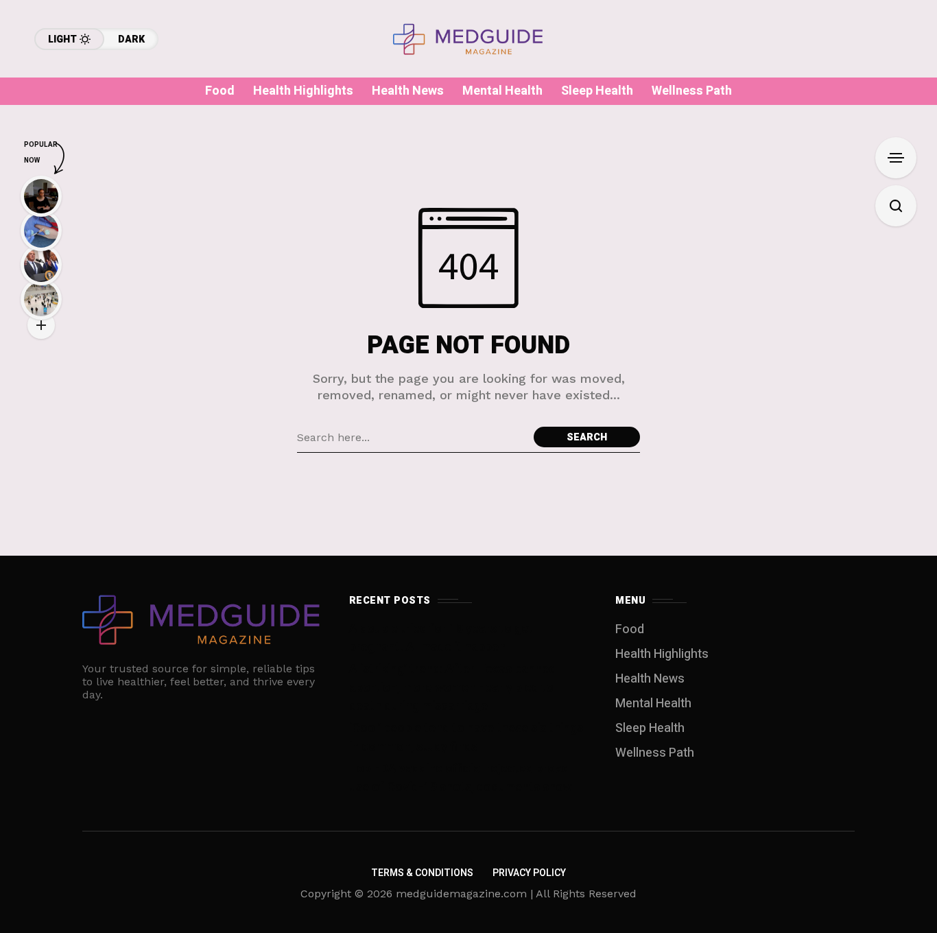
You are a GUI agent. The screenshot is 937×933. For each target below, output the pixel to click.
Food (629, 629)
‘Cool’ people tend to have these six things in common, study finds (466, 737)
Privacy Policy (529, 873)
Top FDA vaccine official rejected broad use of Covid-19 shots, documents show (460, 777)
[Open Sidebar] (895, 157)
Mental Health (653, 703)
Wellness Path (654, 753)
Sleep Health (650, 728)
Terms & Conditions (422, 873)
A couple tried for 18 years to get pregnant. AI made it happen (441, 638)
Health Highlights (662, 654)
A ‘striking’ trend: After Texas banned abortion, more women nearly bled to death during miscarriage (452, 688)
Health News (650, 679)
